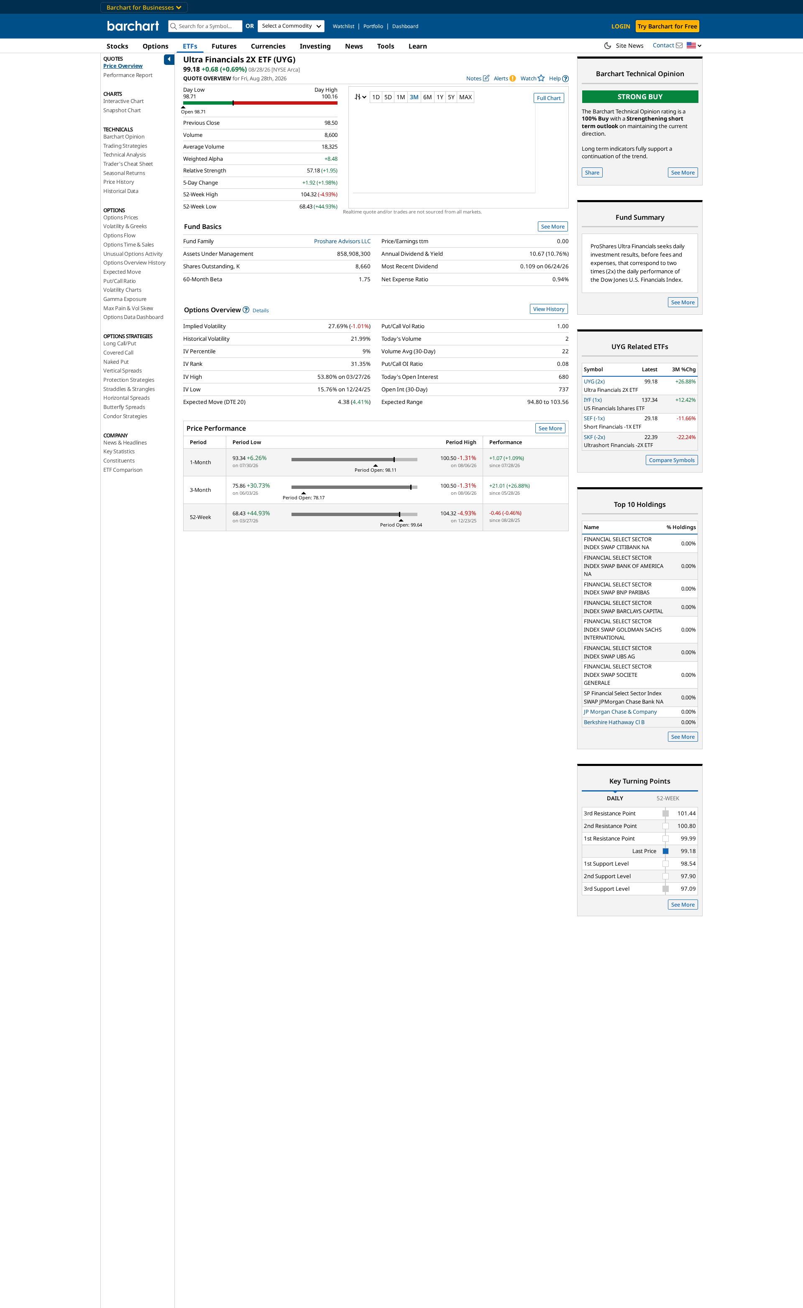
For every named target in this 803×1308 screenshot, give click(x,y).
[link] (559, 78)
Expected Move (122, 271)
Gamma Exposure (124, 299)
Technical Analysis (124, 154)
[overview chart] (458, 153)
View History (549, 309)
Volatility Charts (122, 289)
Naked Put (116, 361)
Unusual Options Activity (133, 253)
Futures (224, 46)
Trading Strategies (125, 145)
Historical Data (120, 191)
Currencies (268, 46)
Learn (418, 46)
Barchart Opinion (124, 136)
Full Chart (549, 98)
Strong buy (640, 96)
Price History (118, 181)
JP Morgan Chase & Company (620, 711)
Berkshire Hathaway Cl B (614, 722)
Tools (385, 46)
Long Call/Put (119, 343)
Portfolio (373, 26)
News (354, 46)
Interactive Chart (123, 101)
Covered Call (118, 352)
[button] (694, 46)
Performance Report (127, 75)
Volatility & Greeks (125, 226)
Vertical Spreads (122, 370)
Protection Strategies (128, 379)
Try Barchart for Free (667, 26)
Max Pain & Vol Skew (128, 308)
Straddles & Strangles (129, 389)
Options (156, 46)
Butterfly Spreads (124, 407)
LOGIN (620, 26)
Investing (315, 46)
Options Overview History (134, 262)
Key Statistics (119, 451)
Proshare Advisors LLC (342, 241)
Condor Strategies (125, 416)
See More (553, 226)
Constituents (119, 460)
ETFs (190, 46)
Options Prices (120, 217)
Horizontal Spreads (126, 397)
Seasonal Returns (124, 173)
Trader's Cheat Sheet (128, 163)
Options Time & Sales (128, 244)
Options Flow (119, 235)
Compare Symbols (672, 460)
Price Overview (123, 65)
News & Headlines (125, 442)
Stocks (117, 46)
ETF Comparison (123, 469)
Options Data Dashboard (133, 317)
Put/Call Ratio (119, 281)
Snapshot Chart (122, 110)
